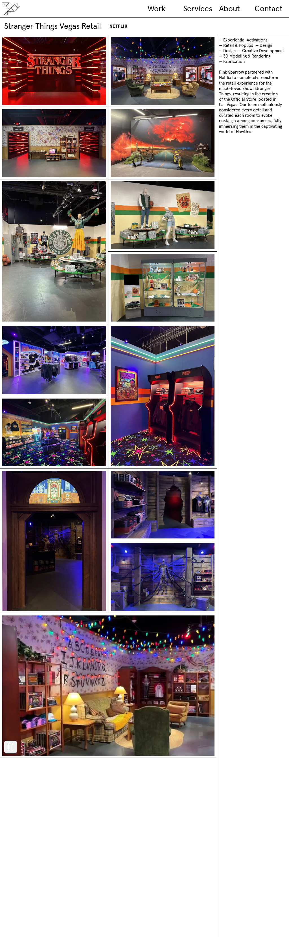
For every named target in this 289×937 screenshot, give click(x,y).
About (229, 9)
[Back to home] (11, 8)
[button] (10, 747)
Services (197, 9)
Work (156, 9)
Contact (268, 9)
